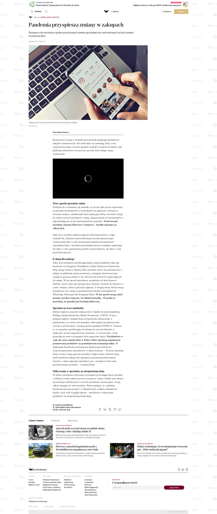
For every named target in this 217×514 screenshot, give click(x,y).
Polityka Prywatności (51, 480)
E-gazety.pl (89, 482)
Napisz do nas (34, 485)
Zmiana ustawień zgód (52, 482)
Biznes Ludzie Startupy (50, 17)
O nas (31, 480)
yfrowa (115, 11)
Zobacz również (36, 420)
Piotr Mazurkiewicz (61, 132)
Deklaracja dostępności (52, 490)
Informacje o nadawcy (51, 487)
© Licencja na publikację (63, 405)
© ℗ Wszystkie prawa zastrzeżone (67, 407)
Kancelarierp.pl (90, 490)
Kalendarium (49, 506)
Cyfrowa (36, 17)
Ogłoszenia (68, 482)
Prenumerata (69, 485)
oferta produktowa (67, 506)
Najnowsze (73, 420)
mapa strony (33, 506)
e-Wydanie (167, 12)
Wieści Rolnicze (91, 492)
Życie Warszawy (91, 495)
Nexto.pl (88, 485)
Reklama (67, 480)
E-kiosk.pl (88, 480)
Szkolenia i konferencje (38, 501)
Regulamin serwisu (50, 485)
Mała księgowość (91, 487)
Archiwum (68, 487)
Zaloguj (181, 12)
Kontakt (32, 482)
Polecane (55, 420)
